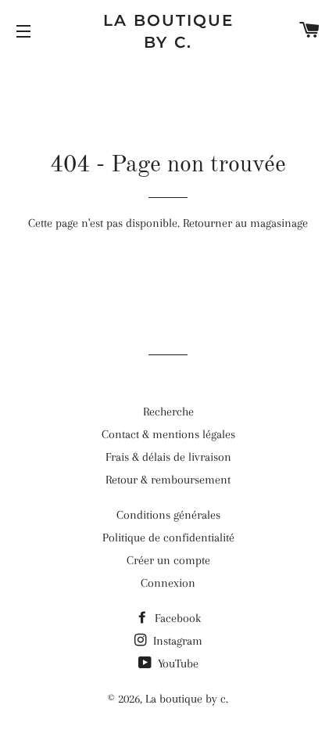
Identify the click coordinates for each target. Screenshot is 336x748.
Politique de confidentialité (168, 537)
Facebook (176, 618)
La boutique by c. (168, 31)
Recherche (168, 412)
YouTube (176, 663)
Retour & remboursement (168, 480)
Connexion (168, 583)
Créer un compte (168, 560)
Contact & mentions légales (168, 434)
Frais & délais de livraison (168, 457)
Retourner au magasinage (245, 223)
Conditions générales (168, 515)
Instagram (176, 641)
